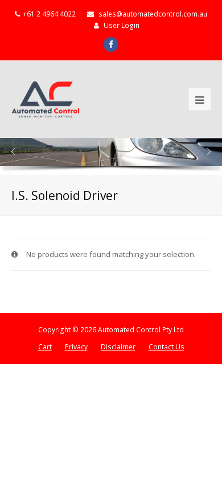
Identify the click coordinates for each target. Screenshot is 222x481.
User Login (121, 25)
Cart (45, 347)
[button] (13, 151)
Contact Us (166, 347)
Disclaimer (118, 347)
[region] (111, 157)
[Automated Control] (45, 99)
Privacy (76, 347)
